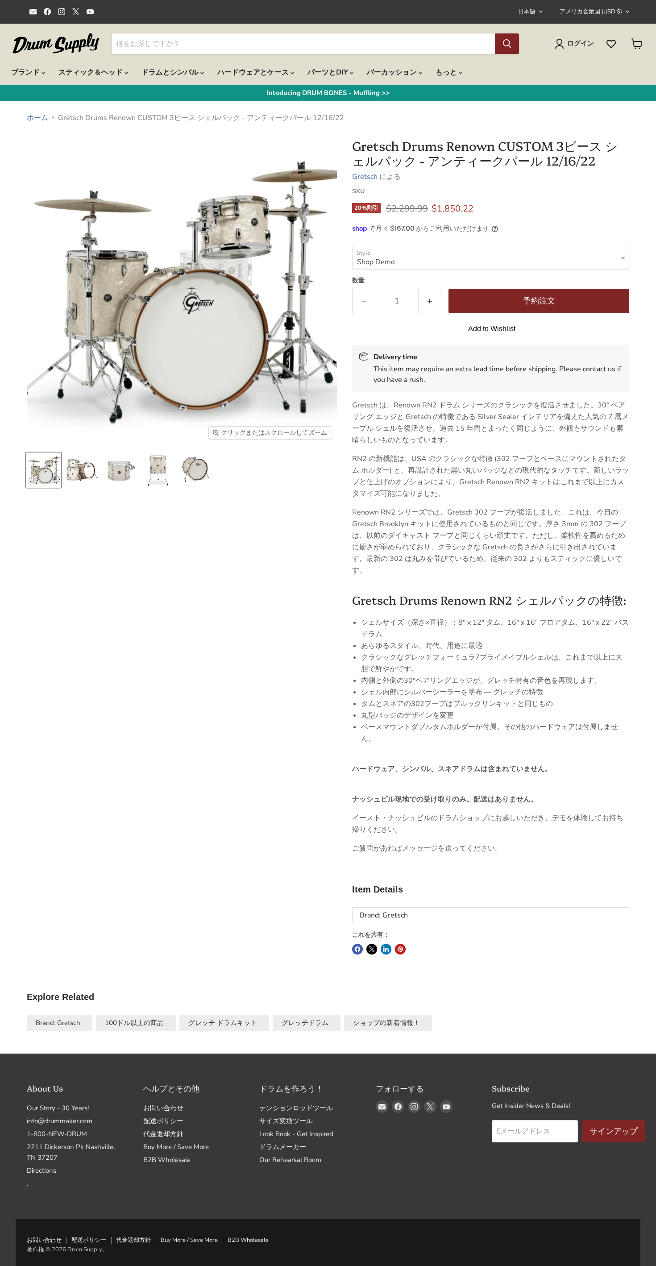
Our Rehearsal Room (290, 1159)
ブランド (26, 72)
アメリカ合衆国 (591, 12)
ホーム (37, 118)
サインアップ (614, 1131)
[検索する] (507, 43)
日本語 (527, 12)
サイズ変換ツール (286, 1121)
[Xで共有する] (371, 949)
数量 (358, 280)
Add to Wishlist (491, 328)
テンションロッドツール (296, 1108)
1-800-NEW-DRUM (57, 1133)
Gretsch (365, 177)
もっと (447, 72)
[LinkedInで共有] (386, 949)
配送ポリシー (163, 1121)
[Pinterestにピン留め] (400, 949)
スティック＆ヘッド (91, 72)
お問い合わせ (163, 1108)
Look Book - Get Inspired (296, 1133)
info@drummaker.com (59, 1121)
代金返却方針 (163, 1133)
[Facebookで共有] (357, 949)
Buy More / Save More (176, 1146)
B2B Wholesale (167, 1159)
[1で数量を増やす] (430, 301)
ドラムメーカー (282, 1146)
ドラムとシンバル (170, 72)
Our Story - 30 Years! (58, 1108)
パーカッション (393, 72)
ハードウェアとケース (254, 72)
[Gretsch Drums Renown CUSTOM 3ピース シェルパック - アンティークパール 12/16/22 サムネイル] (43, 470)
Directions (41, 1170)
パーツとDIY (328, 72)
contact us (599, 369)
